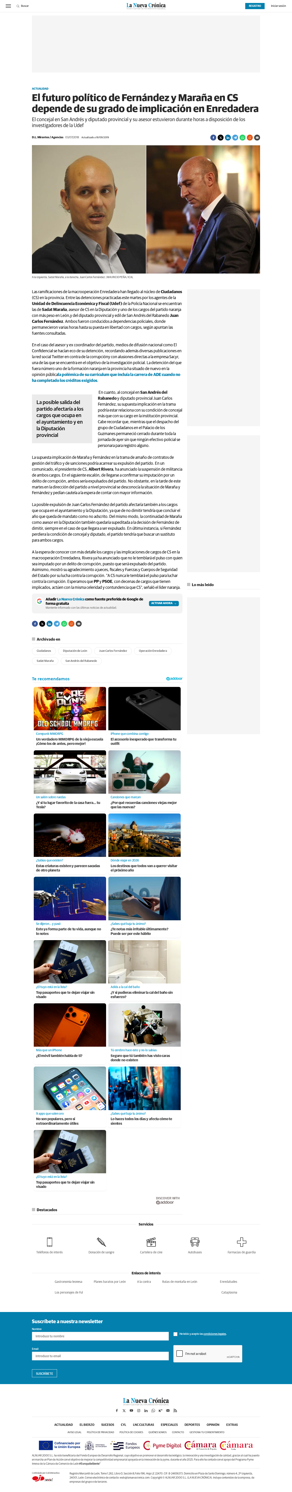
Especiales (169, 1425)
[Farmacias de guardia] (241, 1244)
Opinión (213, 1425)
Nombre (37, 1329)
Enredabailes (228, 1281)
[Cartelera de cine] (151, 1244)
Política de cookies (131, 1432)
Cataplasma (229, 1292)
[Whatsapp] (242, 138)
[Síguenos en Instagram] (138, 1410)
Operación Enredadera (153, 650)
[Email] (257, 138)
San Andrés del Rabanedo (81, 661)
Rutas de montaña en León (179, 1281)
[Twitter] (221, 138)
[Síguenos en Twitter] (124, 1410)
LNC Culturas (143, 1425)
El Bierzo (87, 1425)
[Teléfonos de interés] (49, 1244)
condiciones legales (214, 1334)
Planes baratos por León (110, 1281)
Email (35, 1349)
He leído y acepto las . (203, 1334)
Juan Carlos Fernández (113, 650)
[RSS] (175, 1410)
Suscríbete (44, 1373)
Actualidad (40, 89)
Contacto (178, 1432)
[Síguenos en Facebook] (116, 1410)
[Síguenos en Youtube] (131, 1410)
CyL (123, 1425)
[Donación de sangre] (101, 1244)
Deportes (192, 1425)
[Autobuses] (195, 1244)
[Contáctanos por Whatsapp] (153, 1410)
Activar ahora (161, 603)
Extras (232, 1425)
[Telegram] (235, 138)
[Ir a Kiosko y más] (160, 1410)
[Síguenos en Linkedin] (146, 1410)
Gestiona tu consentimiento (207, 1432)
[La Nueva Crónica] (146, 1404)
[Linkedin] (228, 138)
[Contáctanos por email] (168, 1410)
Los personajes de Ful (69, 1292)
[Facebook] (213, 138)
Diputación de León (75, 650)
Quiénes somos (158, 1432)
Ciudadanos (44, 650)
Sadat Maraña (45, 661)
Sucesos (107, 1425)
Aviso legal (74, 1432)
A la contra (144, 1281)
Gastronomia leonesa (68, 1281)
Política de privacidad (100, 1432)
